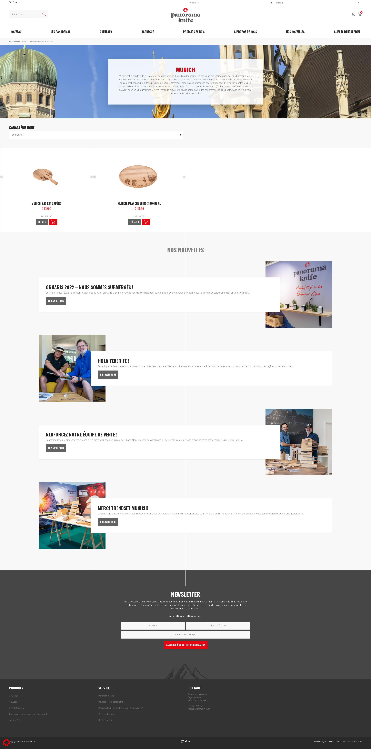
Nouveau (13, 702)
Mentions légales (320, 742)
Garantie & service (106, 714)
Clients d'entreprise (347, 31)
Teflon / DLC (14, 720)
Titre (171, 616)
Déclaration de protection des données (343, 742)
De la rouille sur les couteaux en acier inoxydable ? (120, 708)
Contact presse (105, 720)
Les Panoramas (60, 31)
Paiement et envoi (106, 696)
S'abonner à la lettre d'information (185, 645)
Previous (1, 177)
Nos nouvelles (295, 31)
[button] (146, 222)
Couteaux (106, 31)
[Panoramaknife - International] (185, 15)
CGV (360, 742)
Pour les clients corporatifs (110, 702)
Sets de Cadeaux (16, 708)
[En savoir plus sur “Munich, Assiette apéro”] (53, 222)
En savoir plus (56, 301)
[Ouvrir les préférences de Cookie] (6, 742)
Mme (182, 616)
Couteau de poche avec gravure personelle (28, 714)
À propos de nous (245, 31)
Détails (42, 222)
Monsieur (195, 616)
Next (91, 177)
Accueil (24, 42)
